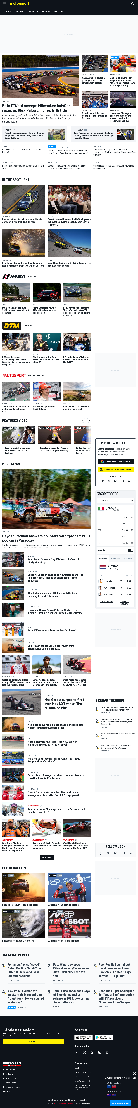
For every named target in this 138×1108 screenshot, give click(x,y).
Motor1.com (8, 1074)
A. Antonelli (109, 587)
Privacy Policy (83, 1100)
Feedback (78, 1068)
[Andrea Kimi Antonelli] (100, 588)
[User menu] (132, 3)
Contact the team (81, 1076)
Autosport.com (9, 1082)
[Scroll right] (89, 420)
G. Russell (108, 594)
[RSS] (128, 481)
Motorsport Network (63, 1103)
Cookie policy (70, 1100)
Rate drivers (106, 601)
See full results (124, 602)
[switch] (130, 550)
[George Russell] (100, 594)
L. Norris (108, 581)
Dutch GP (112, 566)
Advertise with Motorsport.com (87, 1072)
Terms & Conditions (55, 1100)
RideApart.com (9, 1091)
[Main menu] (5, 4)
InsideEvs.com (9, 1069)
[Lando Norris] (100, 581)
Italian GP (111, 507)
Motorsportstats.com (12, 1087)
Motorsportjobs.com (11, 1078)
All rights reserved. (82, 1103)
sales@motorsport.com (84, 1081)
